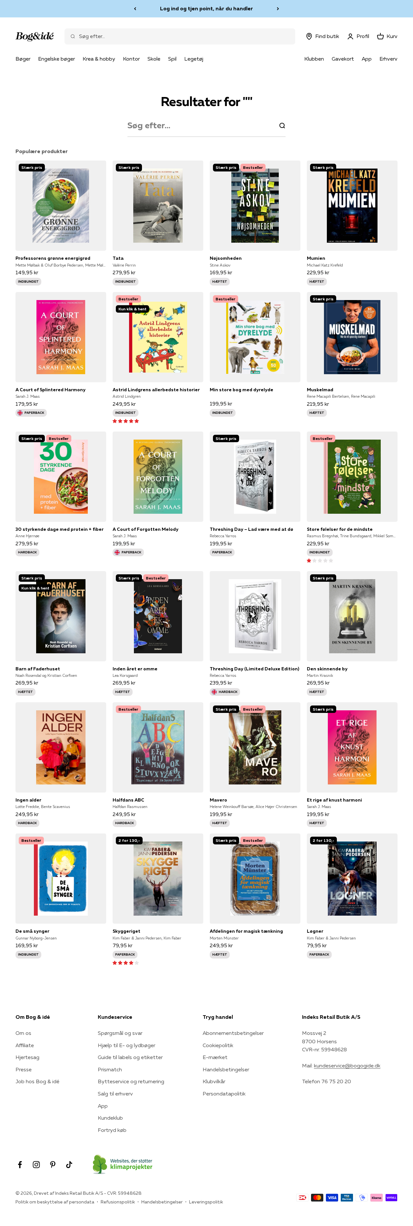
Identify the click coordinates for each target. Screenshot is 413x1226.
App (367, 58)
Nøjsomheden (226, 258)
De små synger (32, 931)
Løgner (315, 931)
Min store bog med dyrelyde (241, 390)
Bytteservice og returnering (131, 1081)
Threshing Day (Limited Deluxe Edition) (254, 669)
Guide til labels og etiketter (130, 1057)
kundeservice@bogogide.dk (347, 1065)
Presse (23, 1069)
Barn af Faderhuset (37, 669)
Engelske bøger (56, 58)
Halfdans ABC (128, 800)
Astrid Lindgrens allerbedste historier (156, 390)
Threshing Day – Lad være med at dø (251, 529)
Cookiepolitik (218, 1045)
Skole (153, 58)
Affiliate (24, 1045)
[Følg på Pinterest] (52, 1164)
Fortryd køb (112, 1130)
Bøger (22, 58)
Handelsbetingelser (226, 1069)
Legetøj (193, 58)
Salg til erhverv (115, 1093)
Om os (23, 1033)
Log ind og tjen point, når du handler (206, 7)
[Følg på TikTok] (69, 1164)
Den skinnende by (327, 669)
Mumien (316, 258)
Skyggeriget (126, 931)
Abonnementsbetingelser (233, 1033)
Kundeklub (110, 1117)
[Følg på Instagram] (36, 1164)
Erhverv (388, 58)
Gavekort (343, 58)
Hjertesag (27, 1057)
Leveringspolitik (206, 1202)
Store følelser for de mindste (340, 529)
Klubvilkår (214, 1081)
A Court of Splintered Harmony (50, 390)
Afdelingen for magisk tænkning (246, 931)
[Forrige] (135, 9)
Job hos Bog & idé (37, 1081)
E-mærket (215, 1057)
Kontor (131, 58)
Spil (172, 58)
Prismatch (110, 1069)
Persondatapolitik (224, 1093)
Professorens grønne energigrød (52, 258)
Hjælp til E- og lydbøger (126, 1045)
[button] (126, 420)
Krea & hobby (99, 58)
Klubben (314, 58)
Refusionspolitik (118, 1202)
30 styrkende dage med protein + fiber (59, 529)
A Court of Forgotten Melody (145, 529)
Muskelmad (320, 390)
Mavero (218, 800)
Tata (118, 258)
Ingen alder (28, 800)
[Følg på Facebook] (19, 1164)
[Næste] (278, 9)
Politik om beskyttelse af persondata (54, 1202)
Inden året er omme (135, 669)
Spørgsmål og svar (120, 1033)
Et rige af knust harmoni (334, 800)
